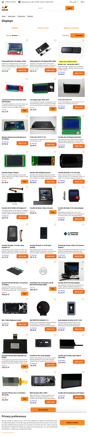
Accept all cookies (72, 423)
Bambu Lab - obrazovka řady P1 (69, 64)
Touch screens (43, 28)
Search (70, 8)
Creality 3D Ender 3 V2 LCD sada (69, 172)
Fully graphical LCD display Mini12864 (43, 61)
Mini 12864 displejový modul (11, 320)
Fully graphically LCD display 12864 (14, 61)
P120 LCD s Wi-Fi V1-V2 (38, 137)
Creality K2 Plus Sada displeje (40, 355)
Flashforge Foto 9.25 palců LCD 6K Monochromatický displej (41, 284)
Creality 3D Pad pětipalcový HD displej (71, 393)
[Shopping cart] (78, 8)
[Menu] (83, 8)
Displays (15, 28)
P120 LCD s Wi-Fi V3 (65, 100)
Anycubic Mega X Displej (10, 172)
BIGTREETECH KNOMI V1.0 (39, 320)
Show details (72, 427)
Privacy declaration (8, 433)
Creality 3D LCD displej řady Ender (69, 137)
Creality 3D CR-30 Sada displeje (69, 283)
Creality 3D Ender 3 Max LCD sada (41, 208)
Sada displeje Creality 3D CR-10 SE (70, 320)
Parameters (79, 35)
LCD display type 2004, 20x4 (39, 100)
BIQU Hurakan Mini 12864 (38, 393)
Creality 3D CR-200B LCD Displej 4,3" (14, 208)
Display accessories (71, 28)
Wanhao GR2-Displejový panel (40, 172)
